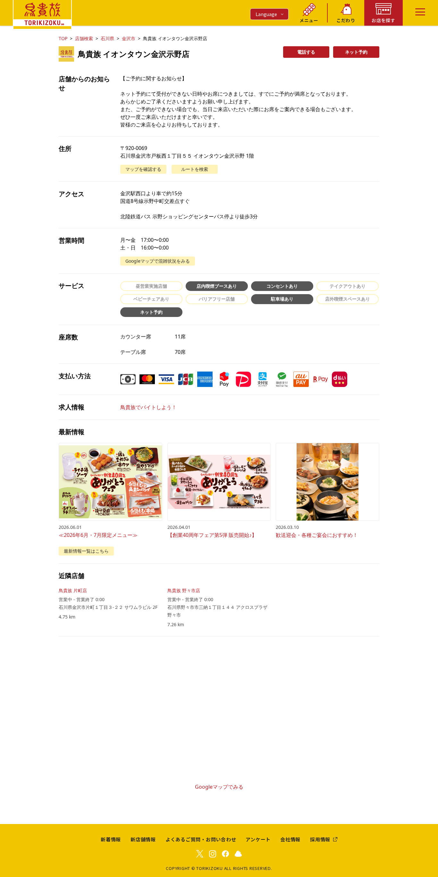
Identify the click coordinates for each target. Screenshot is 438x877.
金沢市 (128, 38)
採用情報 (320, 839)
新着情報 (111, 839)
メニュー (308, 20)
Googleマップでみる (219, 786)
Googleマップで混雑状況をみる (157, 261)
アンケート (258, 839)
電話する (306, 52)
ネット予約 (356, 52)
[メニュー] (420, 11)
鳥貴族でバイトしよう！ (148, 407)
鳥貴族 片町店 (73, 590)
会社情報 (290, 839)
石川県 (107, 38)
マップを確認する (143, 169)
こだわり (345, 20)
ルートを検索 (194, 169)
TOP (63, 38)
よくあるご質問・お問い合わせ (200, 839)
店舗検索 (84, 38)
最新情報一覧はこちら (86, 551)
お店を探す (383, 20)
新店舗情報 (143, 839)
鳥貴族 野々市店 (183, 590)
